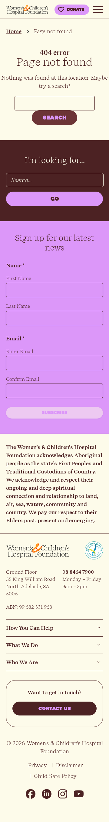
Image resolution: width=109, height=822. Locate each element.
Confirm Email (22, 379)
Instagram (63, 794)
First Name (18, 278)
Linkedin (46, 794)
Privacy (37, 765)
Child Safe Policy (55, 776)
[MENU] (98, 8)
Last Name (18, 306)
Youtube (79, 794)
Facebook (30, 794)
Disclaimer (69, 765)
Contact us (54, 708)
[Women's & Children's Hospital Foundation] (27, 10)
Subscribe (54, 413)
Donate (75, 10)
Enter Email (19, 351)
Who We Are (22, 662)
